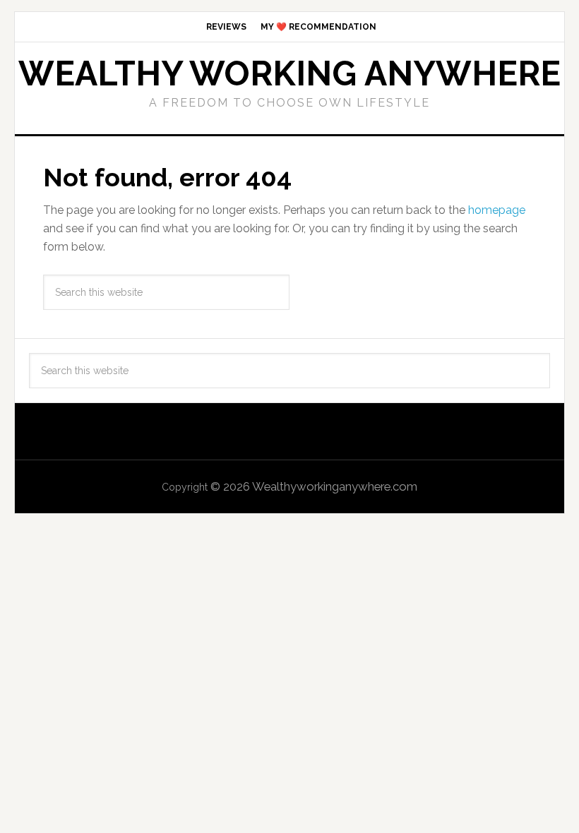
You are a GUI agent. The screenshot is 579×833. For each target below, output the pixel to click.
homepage (496, 210)
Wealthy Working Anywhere (289, 73)
